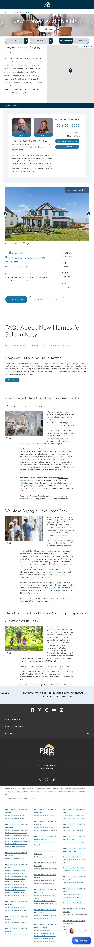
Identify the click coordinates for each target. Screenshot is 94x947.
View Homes (47, 29)
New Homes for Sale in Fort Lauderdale (17, 870)
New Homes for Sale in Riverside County (17, 841)
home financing (56, 574)
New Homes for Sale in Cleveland (73, 815)
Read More (12, 380)
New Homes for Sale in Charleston (73, 854)
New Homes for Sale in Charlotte (44, 933)
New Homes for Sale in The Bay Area (16, 830)
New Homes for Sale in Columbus (73, 818)
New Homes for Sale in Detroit (43, 857)
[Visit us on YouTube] (54, 710)
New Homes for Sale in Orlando (15, 884)
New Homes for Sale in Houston (73, 900)
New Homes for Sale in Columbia (73, 857)
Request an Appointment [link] (67, 141)
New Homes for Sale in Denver (14, 858)
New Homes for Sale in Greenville (73, 865)
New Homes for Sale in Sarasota (15, 890)
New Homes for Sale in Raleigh (43, 938)
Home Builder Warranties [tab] (60, 346)
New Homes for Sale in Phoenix (14, 815)
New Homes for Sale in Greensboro (45, 936)
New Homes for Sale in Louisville (44, 815)
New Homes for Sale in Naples (14, 881)
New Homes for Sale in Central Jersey (45, 903)
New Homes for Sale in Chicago (15, 922)
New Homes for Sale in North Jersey (45, 901)
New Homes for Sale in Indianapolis (16, 934)
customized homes (61, 438)
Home (7, 12)
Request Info (38, 299)
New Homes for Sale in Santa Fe (44, 918)
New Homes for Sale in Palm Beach (16, 887)
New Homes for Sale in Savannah (15, 910)
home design (25, 443)
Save (57, 299)
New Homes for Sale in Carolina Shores (46, 930)
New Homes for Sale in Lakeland (15, 879)
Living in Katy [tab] (37, 346)
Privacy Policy (50, 773)
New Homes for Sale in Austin (72, 894)
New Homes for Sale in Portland (73, 830)
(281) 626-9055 (11, 262)
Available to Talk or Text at (67, 120)
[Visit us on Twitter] (39, 710)
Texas (14, 12)
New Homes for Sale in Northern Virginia (75, 914)
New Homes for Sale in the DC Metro (45, 830)
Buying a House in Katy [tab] (15, 346)
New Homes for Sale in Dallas (72, 897)
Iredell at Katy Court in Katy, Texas (56, 696)
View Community (16, 299)
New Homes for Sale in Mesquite (44, 883)
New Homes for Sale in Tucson (14, 818)
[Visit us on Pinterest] (46, 710)
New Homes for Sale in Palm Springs (16, 838)
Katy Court (15, 252)
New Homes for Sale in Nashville (73, 882)
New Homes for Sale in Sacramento (16, 844)
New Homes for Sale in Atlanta (14, 907)
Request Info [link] (67, 147)
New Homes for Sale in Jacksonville (16, 876)
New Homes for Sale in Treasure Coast (17, 895)
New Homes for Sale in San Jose (15, 846)
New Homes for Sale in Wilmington (45, 941)
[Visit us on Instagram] (61, 710)
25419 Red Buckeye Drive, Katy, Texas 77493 (27, 258)
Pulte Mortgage (59, 590)
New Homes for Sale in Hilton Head (74, 868)
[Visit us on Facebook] (32, 710)
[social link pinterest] (28, 244)
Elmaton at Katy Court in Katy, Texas (69, 693)
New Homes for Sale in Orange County (17, 835)
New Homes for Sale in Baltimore (44, 827)
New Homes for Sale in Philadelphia (74, 842)
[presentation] (1, 25)
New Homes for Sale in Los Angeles (16, 833)
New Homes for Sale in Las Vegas (44, 880)
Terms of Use (36, 773)
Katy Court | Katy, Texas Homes (37, 693)
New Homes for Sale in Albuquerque (45, 915)
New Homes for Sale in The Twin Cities (46, 869)
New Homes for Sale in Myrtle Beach (74, 870)
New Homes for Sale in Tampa (14, 892)
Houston (22, 12)
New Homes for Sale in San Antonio (74, 903)
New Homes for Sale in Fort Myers (15, 873)
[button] (44, 34)
